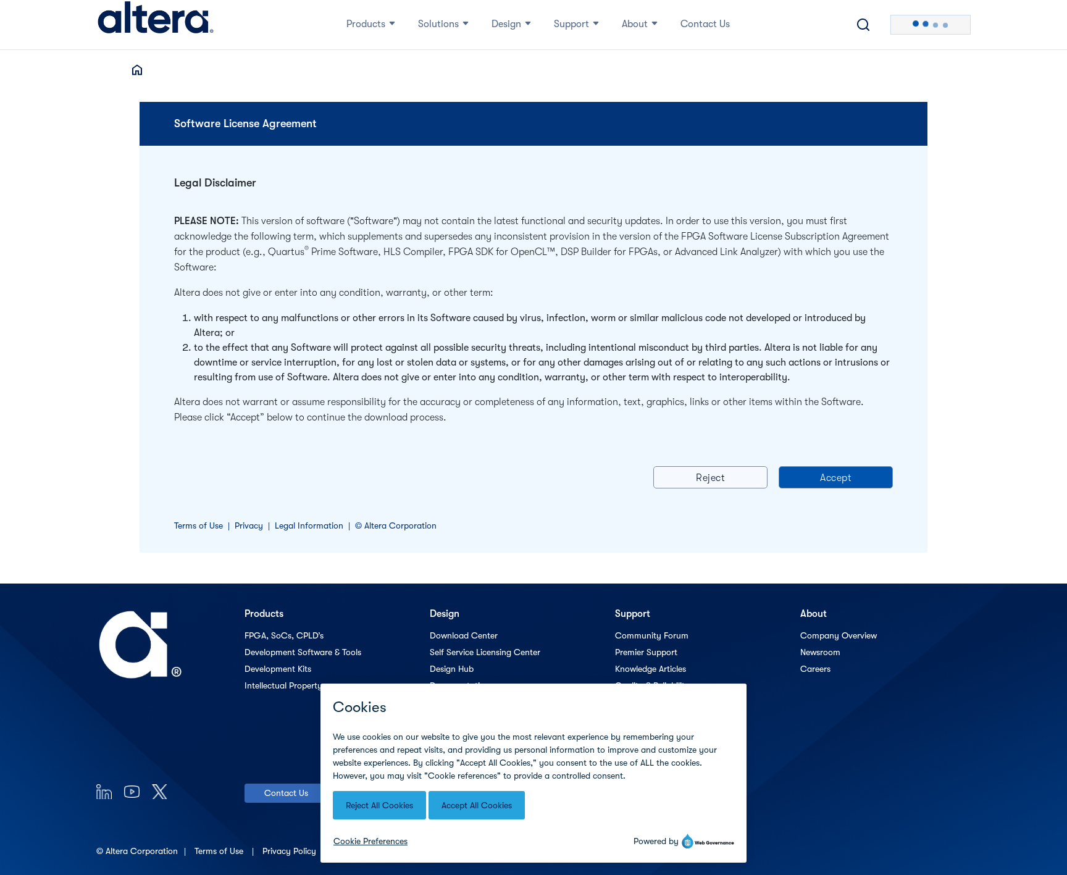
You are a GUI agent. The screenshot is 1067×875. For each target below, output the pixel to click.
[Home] (155, 24)
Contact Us (286, 793)
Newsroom (820, 652)
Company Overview (838, 635)
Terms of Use (198, 525)
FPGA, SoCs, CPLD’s (284, 635)
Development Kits (278, 669)
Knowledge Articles (650, 669)
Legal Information (309, 525)
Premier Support (646, 652)
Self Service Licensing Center (485, 652)
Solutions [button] (438, 24)
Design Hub (452, 669)
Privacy (249, 525)
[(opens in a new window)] (104, 791)
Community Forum (651, 635)
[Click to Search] (863, 24)
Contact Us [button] (705, 24)
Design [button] (506, 24)
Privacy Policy (290, 851)
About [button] (635, 24)
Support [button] (571, 24)
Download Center (464, 635)
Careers (815, 669)
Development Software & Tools (303, 652)
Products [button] (365, 24)
